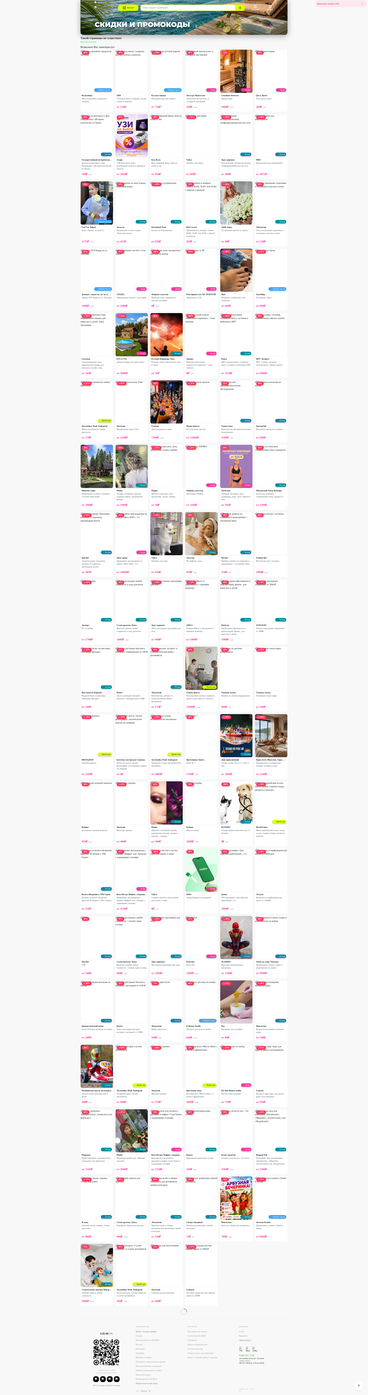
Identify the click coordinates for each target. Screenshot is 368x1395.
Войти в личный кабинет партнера (202, 1357)
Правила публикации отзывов (149, 1370)
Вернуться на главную (88, 42)
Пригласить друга (143, 1375)
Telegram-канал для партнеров (200, 1353)
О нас (241, 1332)
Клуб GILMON (131, 15)
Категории (140, 1349)
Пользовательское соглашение (149, 1366)
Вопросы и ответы (149, 15)
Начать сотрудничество (197, 1344)
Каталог (130, 8)
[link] (358, 1385)
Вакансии (243, 1336)
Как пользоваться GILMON (147, 1340)
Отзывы (139, 1336)
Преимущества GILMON (146, 1379)
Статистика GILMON (196, 1336)
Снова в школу (100, 15)
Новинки (118, 15)
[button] (96, 1379)
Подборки (140, 1353)
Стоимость (192, 1340)
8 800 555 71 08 (246, 1355)
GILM (106, 1333)
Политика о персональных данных (151, 1362)
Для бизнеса (166, 15)
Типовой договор (195, 1349)
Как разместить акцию (197, 1332)
